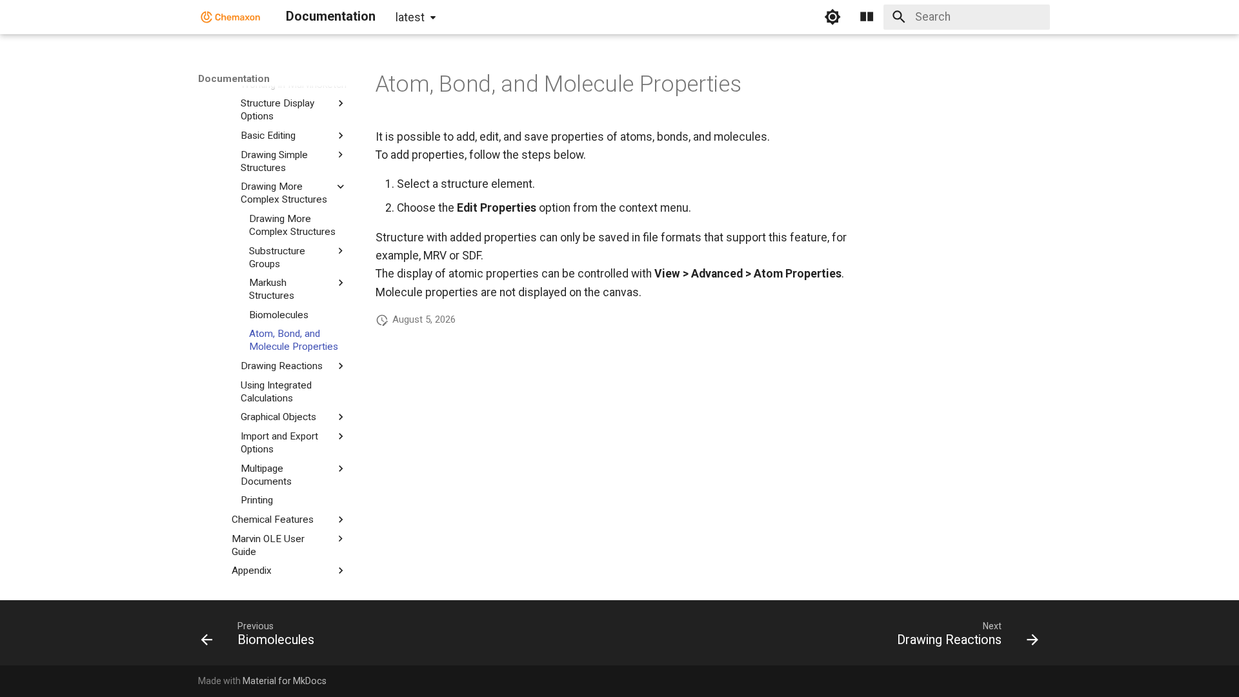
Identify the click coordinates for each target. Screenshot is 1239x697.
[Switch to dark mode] (832, 17)
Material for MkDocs (285, 681)
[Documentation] (230, 17)
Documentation (234, 79)
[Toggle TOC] (866, 17)
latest (410, 17)
